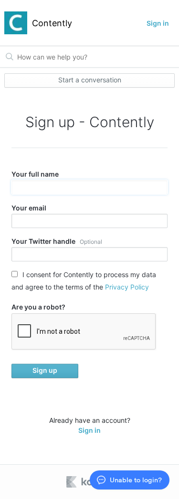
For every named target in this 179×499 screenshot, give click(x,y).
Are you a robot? (38, 307)
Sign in (158, 23)
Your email (28, 208)
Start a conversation (89, 80)
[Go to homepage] (15, 22)
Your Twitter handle (56, 241)
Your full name (35, 174)
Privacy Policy (127, 287)
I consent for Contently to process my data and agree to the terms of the (83, 280)
